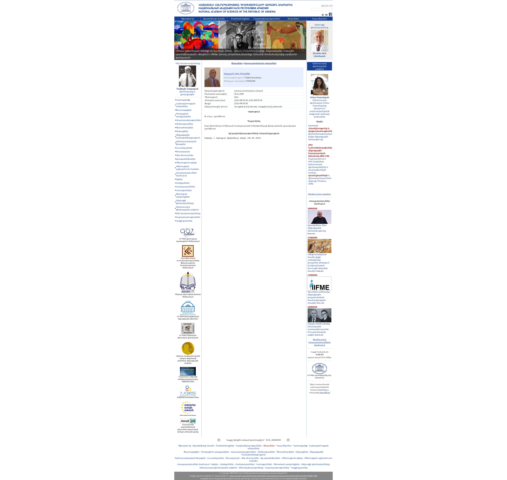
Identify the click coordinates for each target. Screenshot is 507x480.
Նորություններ (184, 190)
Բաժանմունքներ (240, 19)
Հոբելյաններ (183, 183)
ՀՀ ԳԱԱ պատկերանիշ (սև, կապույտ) (319, 376)
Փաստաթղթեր (184, 110)
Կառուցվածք (183, 100)
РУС (331, 6)
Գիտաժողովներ (184, 127)
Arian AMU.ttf (325, 393)
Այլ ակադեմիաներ (185, 159)
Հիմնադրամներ (184, 124)
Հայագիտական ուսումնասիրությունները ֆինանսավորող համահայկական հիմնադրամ (188, 263)
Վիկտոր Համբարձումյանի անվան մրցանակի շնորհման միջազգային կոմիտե (188, 359)
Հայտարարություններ (188, 217)
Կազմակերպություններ (267, 19)
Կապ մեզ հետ (319, 19)
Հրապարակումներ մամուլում (193, 464)
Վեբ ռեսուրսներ (184, 155)
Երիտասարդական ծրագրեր (190, 458)
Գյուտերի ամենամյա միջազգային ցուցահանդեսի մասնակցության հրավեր (319, 297)
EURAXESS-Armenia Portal (188, 397)
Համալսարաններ (185, 186)
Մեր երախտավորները (188, 63)
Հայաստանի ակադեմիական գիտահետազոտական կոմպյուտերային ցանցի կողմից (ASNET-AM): (273, 476)
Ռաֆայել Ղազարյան (187, 89)
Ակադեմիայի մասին (214, 19)
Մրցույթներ (182, 131)
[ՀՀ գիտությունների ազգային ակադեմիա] (186, 14)
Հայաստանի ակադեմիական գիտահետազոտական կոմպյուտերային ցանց (187, 428)
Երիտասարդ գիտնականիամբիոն (320, 66)
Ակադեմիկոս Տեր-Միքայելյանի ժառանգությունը (317, 228)
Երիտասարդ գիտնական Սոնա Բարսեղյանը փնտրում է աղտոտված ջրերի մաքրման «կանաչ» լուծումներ (319, 108)
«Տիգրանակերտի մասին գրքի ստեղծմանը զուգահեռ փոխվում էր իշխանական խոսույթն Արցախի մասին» (318, 262)
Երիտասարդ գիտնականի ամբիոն (218, 468)
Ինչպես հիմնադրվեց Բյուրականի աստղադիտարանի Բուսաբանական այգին (319, 329)
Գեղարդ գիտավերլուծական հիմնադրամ (188, 295)
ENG (327, 6)
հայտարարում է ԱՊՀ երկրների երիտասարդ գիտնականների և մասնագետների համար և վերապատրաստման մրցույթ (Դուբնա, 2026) (321, 153)
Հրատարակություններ (188, 120)
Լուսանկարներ (184, 148)
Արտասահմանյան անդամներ (260, 63)
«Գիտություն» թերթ (186, 162)
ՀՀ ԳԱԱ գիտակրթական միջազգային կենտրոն (188, 317)
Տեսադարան (183, 151)
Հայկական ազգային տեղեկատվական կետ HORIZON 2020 (188, 379)
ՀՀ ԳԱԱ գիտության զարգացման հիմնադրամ (187, 240)
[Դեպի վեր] (218, 441)
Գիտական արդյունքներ (287, 464)
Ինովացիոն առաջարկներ (215, 452)
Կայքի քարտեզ (184, 221)
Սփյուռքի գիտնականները (315, 464)
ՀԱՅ (323, 6)
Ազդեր (179, 179)
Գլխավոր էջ (187, 19)
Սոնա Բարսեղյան (319, 97)
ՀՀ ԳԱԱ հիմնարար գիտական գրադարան (188, 336)
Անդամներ (293, 19)
